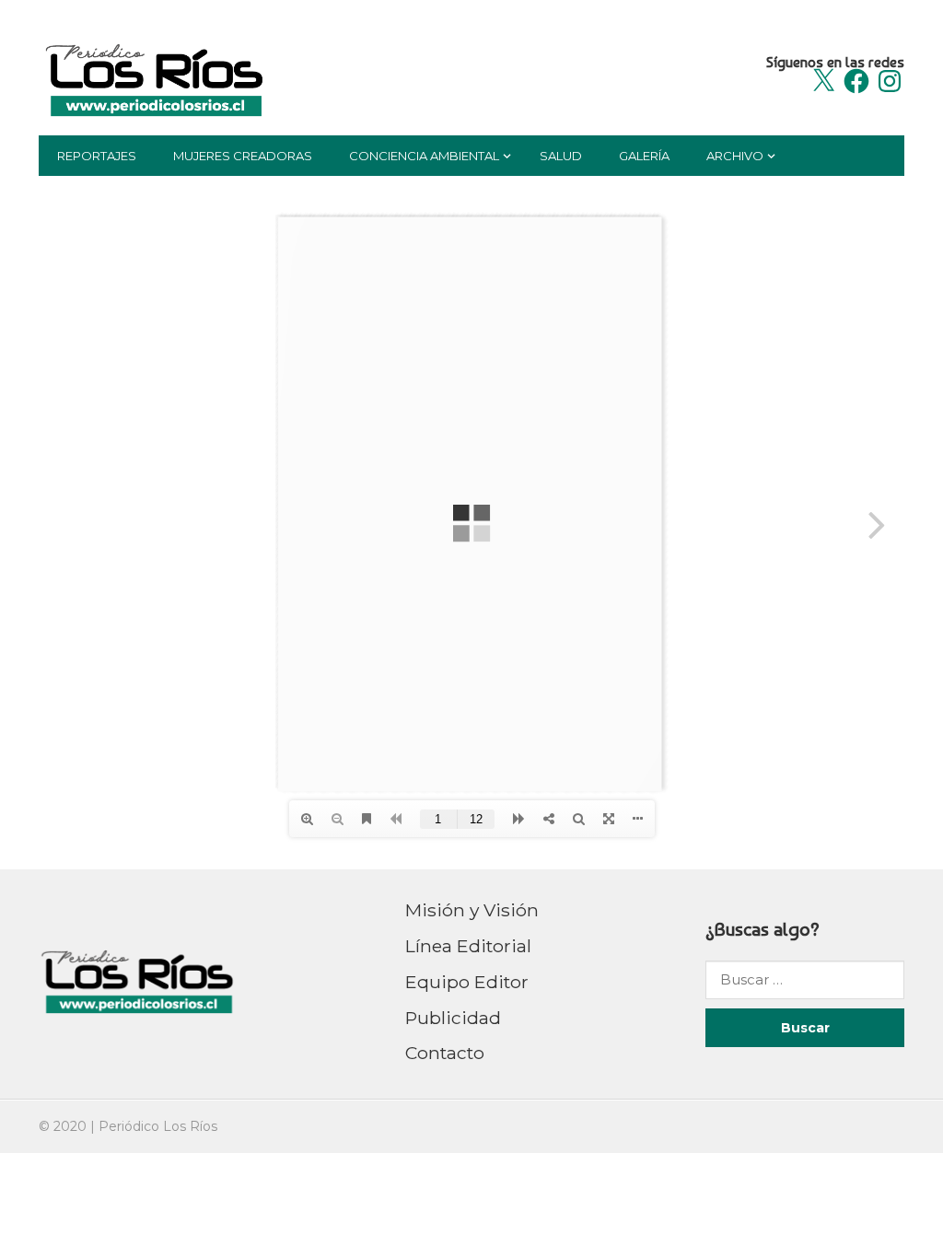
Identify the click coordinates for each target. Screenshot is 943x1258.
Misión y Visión (472, 910)
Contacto (444, 1053)
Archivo (734, 155)
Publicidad (453, 1018)
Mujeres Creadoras (242, 155)
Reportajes (96, 155)
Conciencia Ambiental (424, 155)
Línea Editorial (468, 946)
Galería (644, 155)
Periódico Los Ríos (158, 1126)
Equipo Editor (467, 982)
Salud (561, 155)
